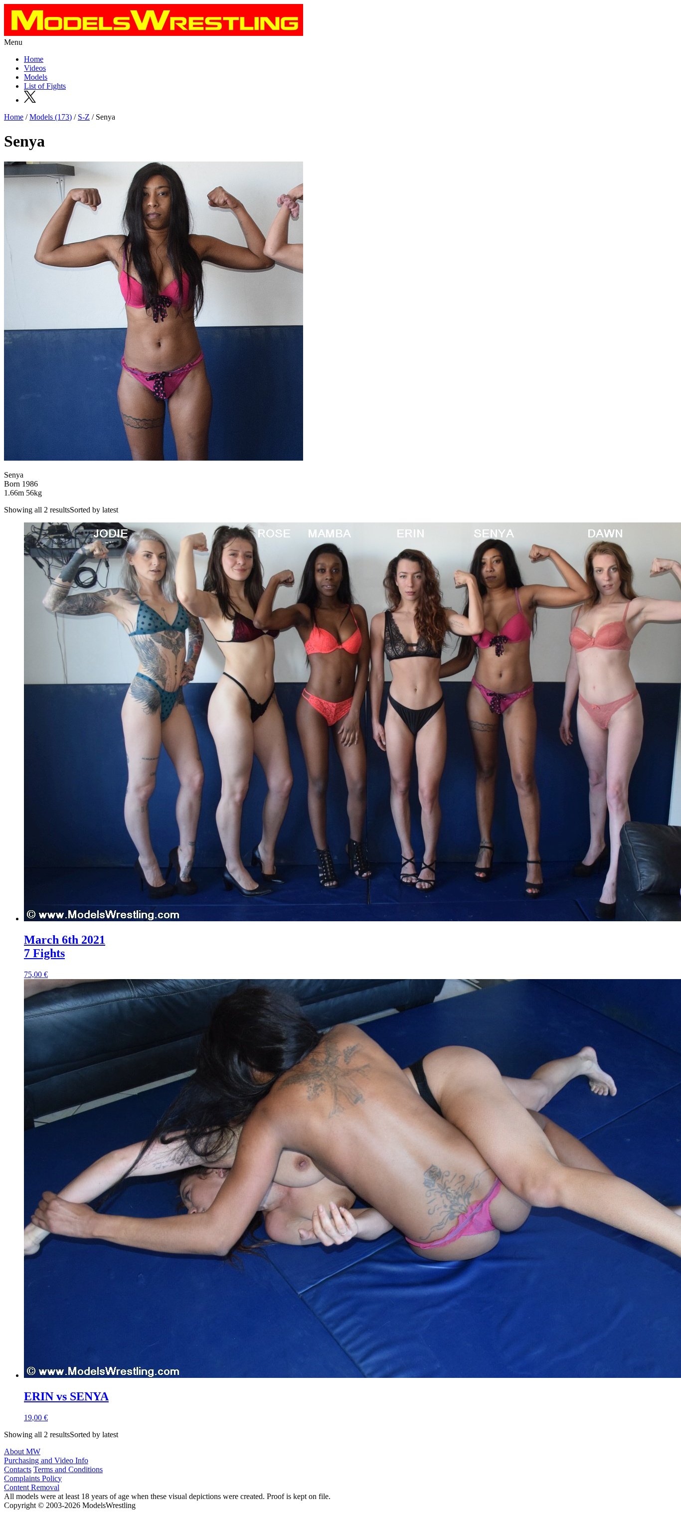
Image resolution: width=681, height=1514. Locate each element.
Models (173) (50, 117)
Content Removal (31, 1487)
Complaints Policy (33, 1478)
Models (35, 77)
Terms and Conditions (68, 1469)
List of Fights (45, 86)
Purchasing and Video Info (46, 1460)
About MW (22, 1451)
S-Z (84, 117)
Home (33, 59)
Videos (35, 68)
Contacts (17, 1469)
